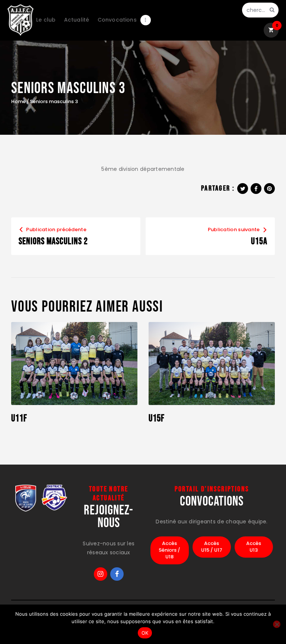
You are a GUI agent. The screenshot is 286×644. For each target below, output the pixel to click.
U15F (157, 418)
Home (18, 101)
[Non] (276, 624)
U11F (19, 418)
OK (145, 633)
